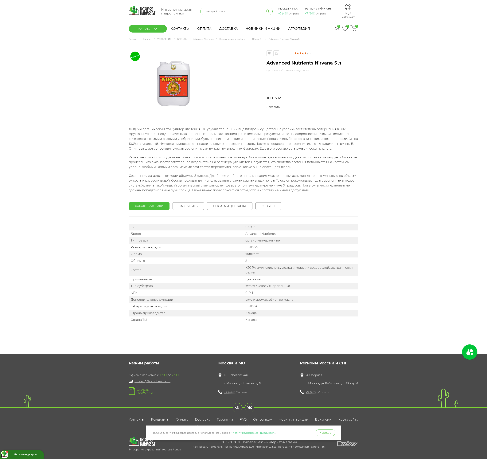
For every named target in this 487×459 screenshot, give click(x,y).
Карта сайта (348, 419)
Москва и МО (231, 363)
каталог (145, 28)
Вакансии (323, 419)
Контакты (180, 28)
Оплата (204, 28)
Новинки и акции (263, 28)
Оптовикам (262, 419)
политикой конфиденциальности (254, 432)
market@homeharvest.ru (152, 381)
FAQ (243, 419)
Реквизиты (160, 419)
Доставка (228, 28)
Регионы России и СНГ (323, 363)
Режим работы (144, 363)
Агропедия (299, 28)
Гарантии (225, 419)
